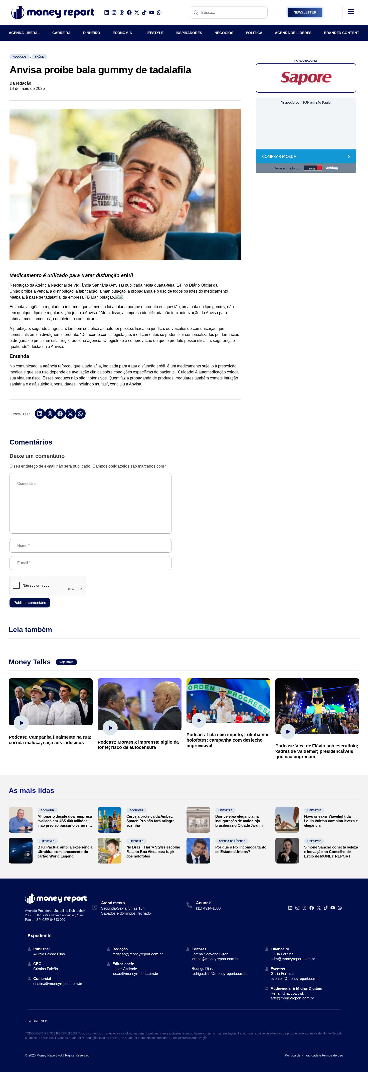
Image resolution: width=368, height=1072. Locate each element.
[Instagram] (114, 12)
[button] (40, 413)
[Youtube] (151, 12)
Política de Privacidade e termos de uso (314, 1055)
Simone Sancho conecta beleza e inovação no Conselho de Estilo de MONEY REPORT (331, 851)
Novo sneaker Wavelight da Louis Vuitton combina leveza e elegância (331, 820)
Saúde (39, 56)
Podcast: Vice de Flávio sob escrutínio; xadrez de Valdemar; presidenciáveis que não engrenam (316, 751)
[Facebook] (129, 12)
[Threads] (121, 12)
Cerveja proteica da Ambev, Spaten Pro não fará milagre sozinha (150, 820)
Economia (48, 810)
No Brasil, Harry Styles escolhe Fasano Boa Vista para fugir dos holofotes (153, 851)
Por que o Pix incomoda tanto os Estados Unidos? (240, 849)
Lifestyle (225, 810)
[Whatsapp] (159, 12)
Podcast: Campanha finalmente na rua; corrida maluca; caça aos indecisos (50, 740)
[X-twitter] (136, 12)
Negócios (20, 56)
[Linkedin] (106, 12)
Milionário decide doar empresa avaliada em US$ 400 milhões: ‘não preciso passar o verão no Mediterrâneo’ (65, 823)
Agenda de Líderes (232, 841)
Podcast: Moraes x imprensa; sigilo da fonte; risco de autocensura (138, 745)
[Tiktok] (144, 12)
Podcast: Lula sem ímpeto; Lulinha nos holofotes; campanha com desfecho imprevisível (228, 740)
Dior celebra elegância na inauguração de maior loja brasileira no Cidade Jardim (239, 820)
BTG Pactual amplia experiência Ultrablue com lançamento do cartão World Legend (65, 851)
